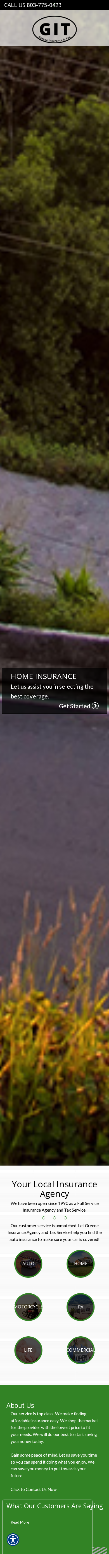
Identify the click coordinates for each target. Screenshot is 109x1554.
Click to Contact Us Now (34, 1489)
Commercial (80, 1350)
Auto (28, 1264)
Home (80, 1264)
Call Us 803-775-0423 (32, 5)
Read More (20, 1522)
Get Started (74, 705)
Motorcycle (28, 1307)
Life (28, 1350)
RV (80, 1307)
